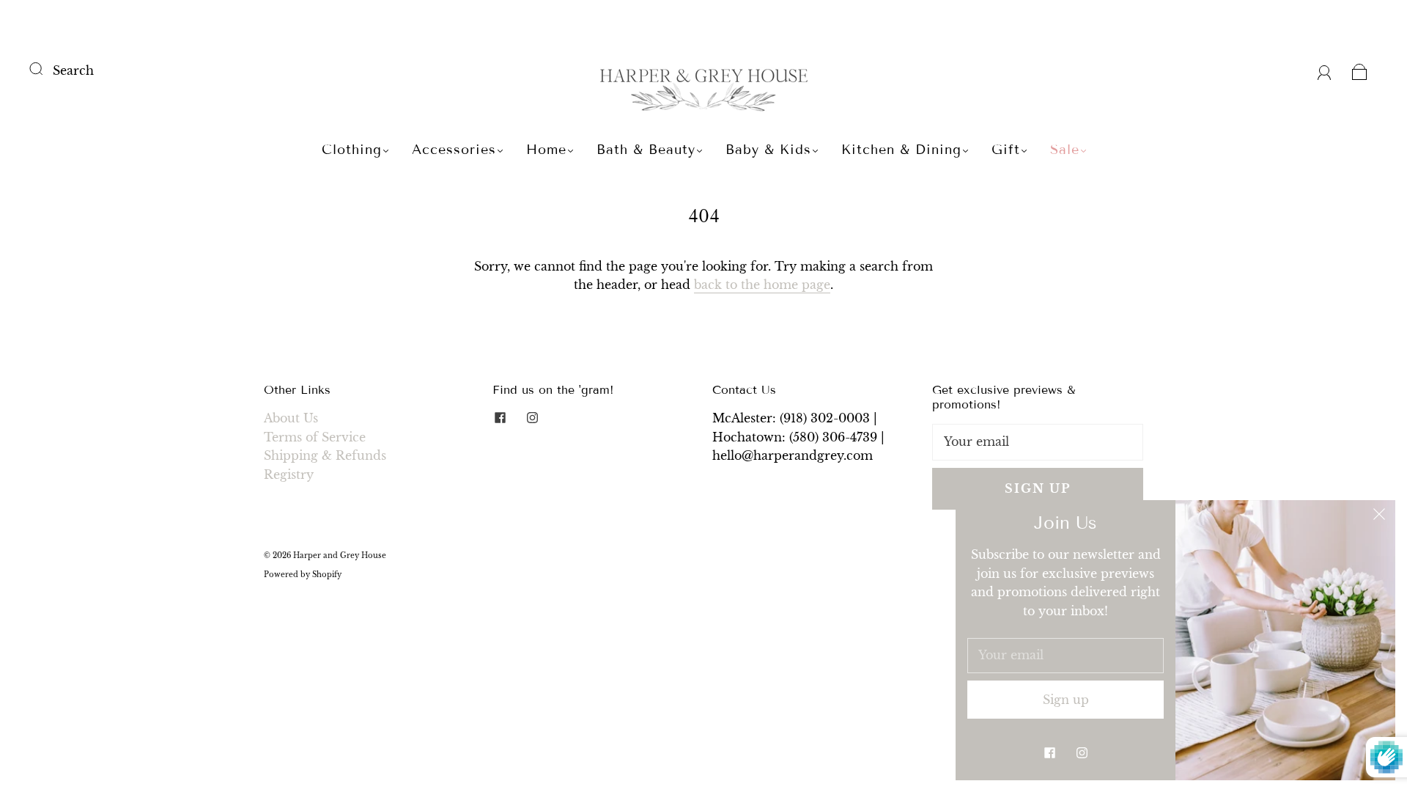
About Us (291, 418)
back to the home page (762, 284)
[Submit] (45, 69)
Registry (289, 474)
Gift (1005, 150)
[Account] (1324, 70)
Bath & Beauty (646, 150)
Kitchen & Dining (901, 150)
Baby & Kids (768, 150)
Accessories (454, 150)
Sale (1064, 150)
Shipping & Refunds (325, 455)
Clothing (352, 150)
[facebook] (500, 418)
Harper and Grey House (339, 555)
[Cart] (1360, 70)
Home (546, 150)
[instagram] (532, 418)
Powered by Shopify (302, 574)
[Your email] (1037, 442)
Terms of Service (315, 437)
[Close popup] (1379, 516)
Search (73, 70)
